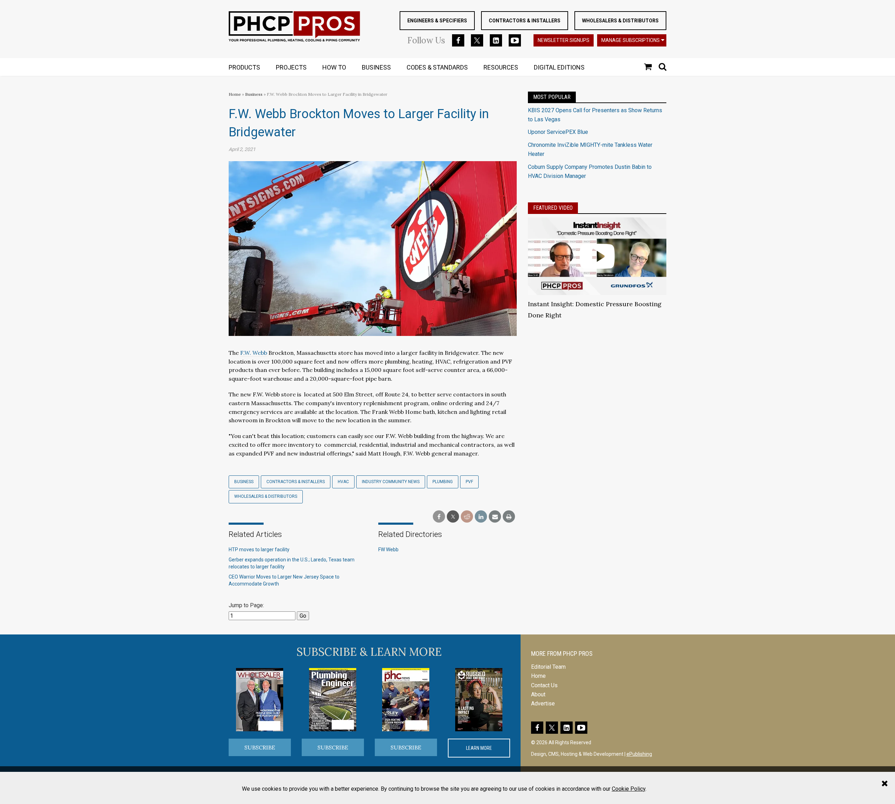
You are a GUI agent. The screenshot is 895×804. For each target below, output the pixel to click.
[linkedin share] (481, 517)
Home (235, 94)
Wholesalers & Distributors (620, 20)
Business (254, 94)
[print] (509, 517)
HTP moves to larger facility (259, 549)
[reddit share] (467, 517)
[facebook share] (439, 517)
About (538, 694)
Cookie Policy (628, 788)
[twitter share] (453, 517)
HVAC (343, 481)
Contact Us (544, 685)
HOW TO (334, 67)
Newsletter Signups (563, 40)
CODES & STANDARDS (437, 67)
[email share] (495, 517)
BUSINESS (376, 67)
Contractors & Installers (524, 20)
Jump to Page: (246, 605)
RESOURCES (501, 67)
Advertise (543, 703)
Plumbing (442, 481)
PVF (469, 481)
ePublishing (639, 754)
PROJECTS (291, 67)
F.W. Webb (253, 352)
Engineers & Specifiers (437, 20)
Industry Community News (391, 481)
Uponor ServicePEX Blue (558, 132)
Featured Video (553, 207)
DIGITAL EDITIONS (559, 67)
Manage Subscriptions (630, 40)
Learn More (479, 748)
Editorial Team (548, 666)
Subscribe (259, 747)
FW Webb (388, 549)
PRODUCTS (244, 67)
